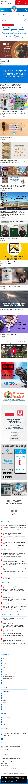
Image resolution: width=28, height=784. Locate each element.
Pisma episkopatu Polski (8, 678)
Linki (4, 665)
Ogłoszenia (5, 674)
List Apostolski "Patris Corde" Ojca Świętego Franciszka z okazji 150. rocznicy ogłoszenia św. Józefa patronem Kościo (14, 626)
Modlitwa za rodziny (7, 671)
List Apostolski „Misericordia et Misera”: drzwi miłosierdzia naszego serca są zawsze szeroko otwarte (14, 640)
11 (10, 343)
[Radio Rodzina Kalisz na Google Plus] (15, 768)
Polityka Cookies (6, 717)
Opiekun (16, 773)
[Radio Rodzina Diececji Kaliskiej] (14, 8)
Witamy (4, 660)
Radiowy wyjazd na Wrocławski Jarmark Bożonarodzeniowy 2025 (12, 557)
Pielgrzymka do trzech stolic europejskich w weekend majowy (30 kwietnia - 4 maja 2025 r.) (15, 574)
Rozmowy (21, 30)
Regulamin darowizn (7, 719)
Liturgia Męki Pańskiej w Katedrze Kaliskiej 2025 (13, 545)
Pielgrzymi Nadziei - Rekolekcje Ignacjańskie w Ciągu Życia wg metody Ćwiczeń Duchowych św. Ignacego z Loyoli (15, 568)
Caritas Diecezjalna (18, 771)
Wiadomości (19, 36)
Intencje (4, 663)
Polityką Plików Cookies (11, 778)
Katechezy (22, 25)
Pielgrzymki (6, 27)
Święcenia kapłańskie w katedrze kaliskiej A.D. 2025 (14, 540)
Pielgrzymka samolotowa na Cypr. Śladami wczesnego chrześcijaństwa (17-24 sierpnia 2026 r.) (14, 561)
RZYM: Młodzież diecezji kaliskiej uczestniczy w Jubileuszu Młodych (13, 534)
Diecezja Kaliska (9, 771)
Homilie (16, 25)
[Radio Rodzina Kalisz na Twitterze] (13, 768)
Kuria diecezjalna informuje (9, 676)
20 (14, 343)
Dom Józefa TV (23, 773)
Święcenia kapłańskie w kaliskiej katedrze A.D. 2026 (14, 525)
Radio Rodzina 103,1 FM (21, 2)
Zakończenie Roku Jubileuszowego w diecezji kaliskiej (15, 527)
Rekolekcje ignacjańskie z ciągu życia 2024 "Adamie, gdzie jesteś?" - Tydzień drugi (14, 607)
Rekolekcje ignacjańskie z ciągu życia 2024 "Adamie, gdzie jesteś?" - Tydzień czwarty (14, 600)
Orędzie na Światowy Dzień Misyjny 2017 (12, 633)
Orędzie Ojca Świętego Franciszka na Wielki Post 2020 (14, 630)
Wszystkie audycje (7, 25)
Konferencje (14, 30)
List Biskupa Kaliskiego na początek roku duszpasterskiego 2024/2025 (12, 593)
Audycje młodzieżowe (8, 709)
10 (24, 341)
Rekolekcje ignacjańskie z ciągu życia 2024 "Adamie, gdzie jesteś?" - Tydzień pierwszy (14, 610)
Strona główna (6, 658)
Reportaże (6, 30)
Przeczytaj (5, 683)
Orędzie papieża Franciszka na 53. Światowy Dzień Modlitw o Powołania (14, 644)
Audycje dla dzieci (7, 33)
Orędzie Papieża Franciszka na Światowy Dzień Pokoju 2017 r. (13, 636)
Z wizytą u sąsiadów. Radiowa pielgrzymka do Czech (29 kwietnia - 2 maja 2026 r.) (15, 564)
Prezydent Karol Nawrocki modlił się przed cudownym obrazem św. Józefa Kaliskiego (15, 530)
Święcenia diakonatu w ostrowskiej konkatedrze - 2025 (14, 543)
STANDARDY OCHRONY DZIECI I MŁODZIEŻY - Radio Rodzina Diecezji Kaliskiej (14, 597)
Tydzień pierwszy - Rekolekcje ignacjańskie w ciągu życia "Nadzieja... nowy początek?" (14, 586)
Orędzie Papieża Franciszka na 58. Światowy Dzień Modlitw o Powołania (14, 622)
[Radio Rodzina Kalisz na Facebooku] (11, 768)
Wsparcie (5, 667)
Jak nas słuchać (6, 722)
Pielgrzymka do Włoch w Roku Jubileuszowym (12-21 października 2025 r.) (15, 578)
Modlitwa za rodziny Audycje (18, 27)
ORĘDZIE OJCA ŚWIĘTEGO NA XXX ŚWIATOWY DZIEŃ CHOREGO (13, 619)
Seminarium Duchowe (8, 773)
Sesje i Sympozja (10, 36)
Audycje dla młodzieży (19, 33)
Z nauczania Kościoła (8, 680)
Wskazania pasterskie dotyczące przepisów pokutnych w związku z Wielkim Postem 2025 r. (13, 590)
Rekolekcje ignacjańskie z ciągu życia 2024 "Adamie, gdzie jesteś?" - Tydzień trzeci (14, 603)
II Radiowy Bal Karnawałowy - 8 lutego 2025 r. (13, 571)
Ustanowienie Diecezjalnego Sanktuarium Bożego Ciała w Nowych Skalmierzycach (14, 537)
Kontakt (4, 669)
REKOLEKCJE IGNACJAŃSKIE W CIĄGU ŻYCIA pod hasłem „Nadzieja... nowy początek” (14, 554)
